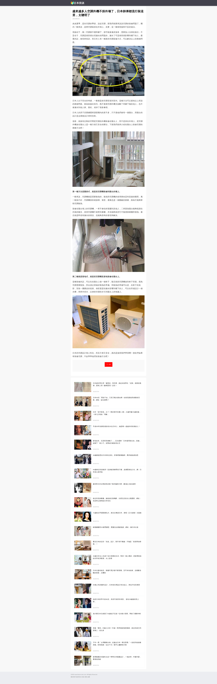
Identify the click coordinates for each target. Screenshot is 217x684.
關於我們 (73, 677)
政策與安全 (79, 677)
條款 (83, 677)
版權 (89, 677)
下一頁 (108, 364)
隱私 (86, 677)
